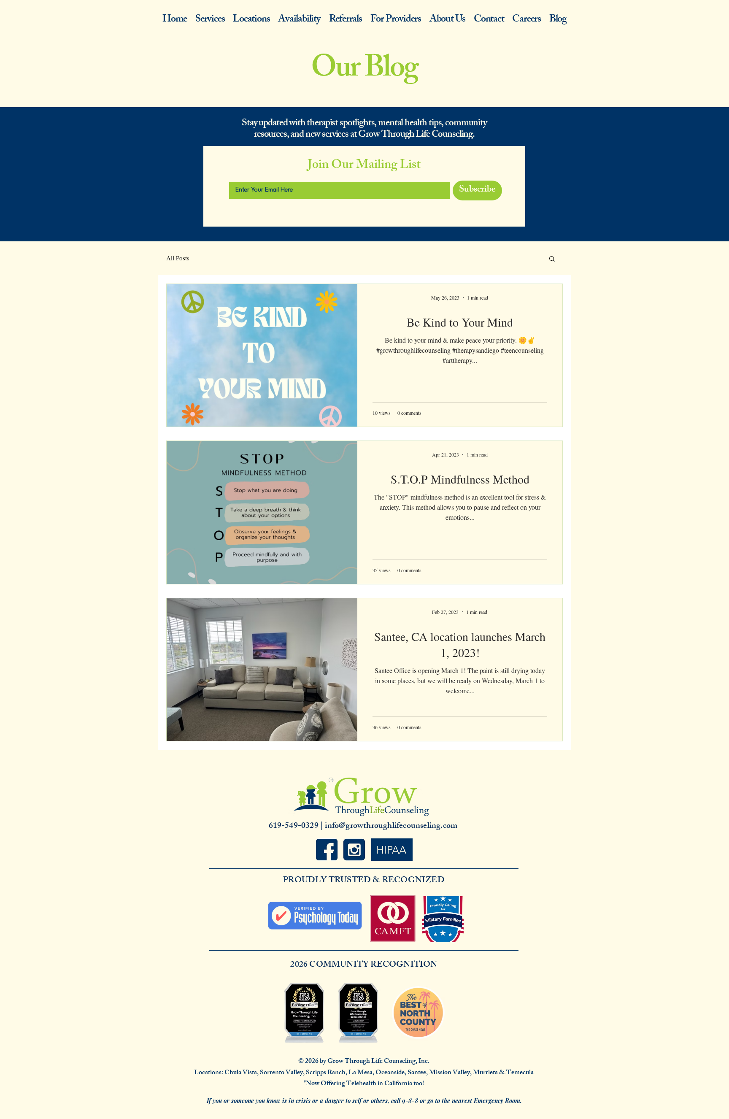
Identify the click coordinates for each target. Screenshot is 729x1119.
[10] (354, 849)
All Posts (177, 258)
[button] (552, 259)
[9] (327, 849)
